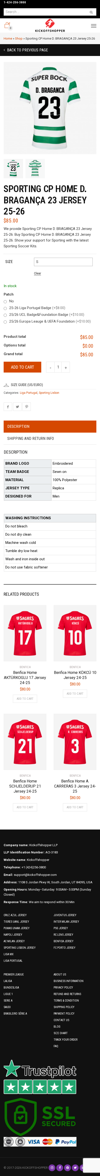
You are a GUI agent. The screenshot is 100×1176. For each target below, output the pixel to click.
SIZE (9, 261)
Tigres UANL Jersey (16, 921)
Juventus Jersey (65, 915)
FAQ (56, 1046)
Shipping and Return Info (30, 438)
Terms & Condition (66, 1000)
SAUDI (7, 1007)
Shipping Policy (64, 1007)
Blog (57, 1026)
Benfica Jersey (64, 941)
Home (8, 38)
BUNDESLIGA (11, 987)
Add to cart (22, 367)
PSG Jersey (61, 928)
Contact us (61, 1020)
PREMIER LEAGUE (14, 974)
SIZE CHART (61, 1033)
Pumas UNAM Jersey (17, 928)
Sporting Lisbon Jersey (20, 947)
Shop (19, 38)
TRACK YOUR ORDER (65, 1039)
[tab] (50, 427)
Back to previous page (27, 50)
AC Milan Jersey (14, 941)
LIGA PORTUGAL (13, 960)
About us (60, 974)
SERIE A (8, 1000)
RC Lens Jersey (63, 934)
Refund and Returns (67, 994)
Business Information (68, 981)
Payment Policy (64, 1013)
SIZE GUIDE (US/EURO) (27, 385)
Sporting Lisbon (49, 392)
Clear (37, 273)
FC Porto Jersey (64, 947)
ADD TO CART (25, 698)
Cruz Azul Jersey (15, 915)
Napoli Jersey (13, 934)
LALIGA (8, 981)
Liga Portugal (28, 392)
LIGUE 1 (8, 994)
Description (18, 426)
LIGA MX (9, 954)
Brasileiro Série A (15, 1013)
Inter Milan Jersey (66, 921)
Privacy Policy (63, 987)
